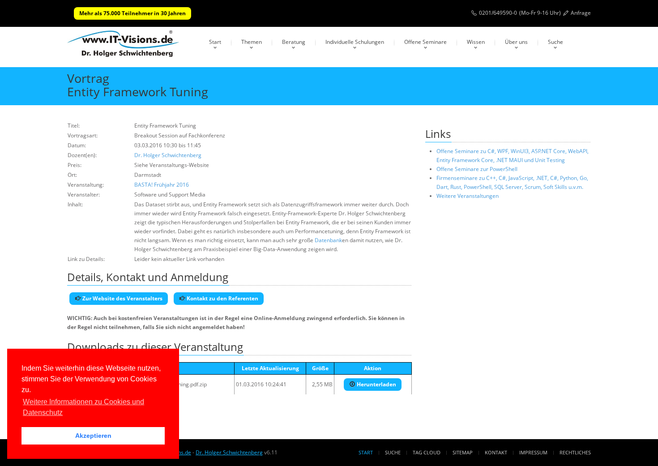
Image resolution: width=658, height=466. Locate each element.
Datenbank (328, 240)
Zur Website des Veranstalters (121, 298)
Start (215, 42)
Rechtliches (575, 452)
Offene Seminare (425, 42)
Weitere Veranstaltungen (467, 196)
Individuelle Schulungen (354, 42)
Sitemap (463, 452)
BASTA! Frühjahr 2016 (161, 184)
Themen (251, 42)
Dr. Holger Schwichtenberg (167, 155)
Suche (555, 42)
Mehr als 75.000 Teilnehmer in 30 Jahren (132, 13)
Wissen (476, 42)
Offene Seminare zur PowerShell (476, 169)
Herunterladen (375, 384)
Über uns (516, 42)
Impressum (533, 452)
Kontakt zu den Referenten (221, 298)
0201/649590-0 (498, 13)
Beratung (293, 42)
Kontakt (496, 452)
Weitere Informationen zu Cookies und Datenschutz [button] (83, 407)
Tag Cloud (426, 452)
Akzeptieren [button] (93, 435)
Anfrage (581, 13)
